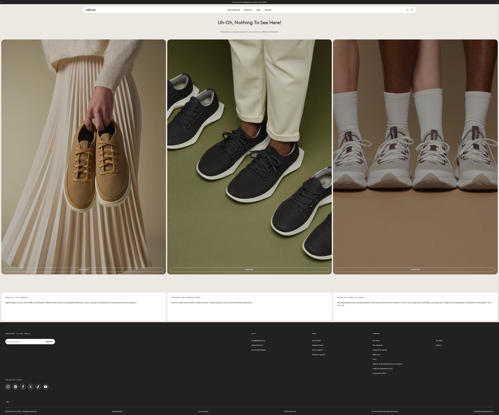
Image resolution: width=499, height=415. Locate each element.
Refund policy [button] (117, 411)
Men (259, 10)
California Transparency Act (383, 368)
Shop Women (83, 270)
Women (268, 10)
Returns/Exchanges (259, 350)
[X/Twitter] (30, 386)
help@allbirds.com (258, 340)
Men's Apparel (317, 350)
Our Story (376, 340)
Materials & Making (380, 350)
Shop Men (249, 270)
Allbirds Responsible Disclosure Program (387, 364)
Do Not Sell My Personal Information (385, 411)
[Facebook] (23, 386)
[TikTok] (38, 386)
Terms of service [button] (290, 411)
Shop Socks (415, 270)
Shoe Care (376, 354)
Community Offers (379, 373)
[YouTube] (45, 386)
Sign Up (49, 341)
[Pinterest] (15, 386)
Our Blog (439, 340)
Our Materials (378, 345)
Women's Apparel (318, 354)
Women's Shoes (317, 345)
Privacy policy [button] (203, 411)
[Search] (407, 9)
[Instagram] (8, 386)
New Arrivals (234, 10)
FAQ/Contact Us (257, 345)
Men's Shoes (316, 340)
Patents (438, 345)
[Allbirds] (90, 9)
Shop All (248, 10)
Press (374, 359)
